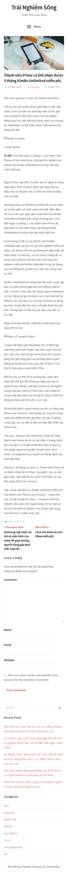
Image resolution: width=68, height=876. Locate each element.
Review (8, 826)
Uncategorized (13, 847)
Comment (11, 579)
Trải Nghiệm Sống (34, 7)
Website (9, 660)
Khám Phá (54, 87)
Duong (35, 87)
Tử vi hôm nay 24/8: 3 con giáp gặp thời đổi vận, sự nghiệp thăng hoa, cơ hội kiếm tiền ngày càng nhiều (33, 743)
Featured (9, 812)
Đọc (6, 805)
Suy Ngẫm (10, 833)
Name (8, 630)
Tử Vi (7, 840)
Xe (5, 854)
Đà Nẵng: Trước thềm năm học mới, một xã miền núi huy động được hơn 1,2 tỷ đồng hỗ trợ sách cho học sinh (33, 759)
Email (8, 645)
